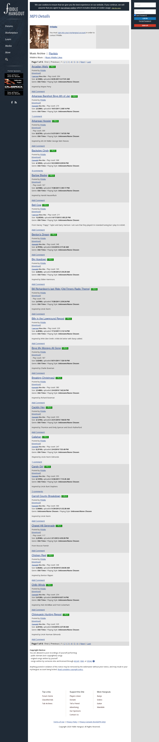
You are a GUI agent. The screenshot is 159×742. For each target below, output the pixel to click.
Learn (8, 39)
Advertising (74, 707)
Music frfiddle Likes (53, 57)
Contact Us (74, 714)
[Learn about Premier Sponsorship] (14, 76)
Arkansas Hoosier (41, 121)
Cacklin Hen (38, 407)
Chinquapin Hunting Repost (47, 614)
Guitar (99, 703)
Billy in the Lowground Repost (48, 318)
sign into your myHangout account (72, 32)
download (36, 73)
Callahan (36, 436)
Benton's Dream (40, 234)
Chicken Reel (39, 555)
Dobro (99, 700)
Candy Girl (37, 466)
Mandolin (100, 707)
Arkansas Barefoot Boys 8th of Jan (51, 96)
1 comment (37, 116)
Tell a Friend (75, 703)
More (7, 52)
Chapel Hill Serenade (43, 525)
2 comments (37, 491)
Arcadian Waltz (40, 66)
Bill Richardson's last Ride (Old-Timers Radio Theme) (61, 288)
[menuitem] (14, 26)
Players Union (75, 696)
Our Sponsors (75, 711)
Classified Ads (47, 700)
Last (89, 62)
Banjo (99, 696)
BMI (82, 661)
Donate (73, 700)
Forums (9, 26)
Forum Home (47, 696)
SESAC (89, 661)
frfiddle (53, 26)
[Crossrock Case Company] (14, 87)
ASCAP (76, 661)
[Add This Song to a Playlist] (52, 66)
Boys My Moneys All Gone (46, 348)
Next (82, 62)
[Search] (5, 59)
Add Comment (38, 91)
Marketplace (11, 32)
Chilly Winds (38, 584)
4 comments (37, 170)
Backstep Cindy (40, 150)
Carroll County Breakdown (46, 496)
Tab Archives (47, 703)
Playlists (53, 53)
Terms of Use (58, 722)
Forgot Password (145, 21)
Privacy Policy (71, 722)
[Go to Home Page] (14, 9)
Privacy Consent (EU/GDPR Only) (92, 722)
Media (8, 45)
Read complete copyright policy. (70, 669)
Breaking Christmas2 (43, 377)
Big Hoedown (39, 259)
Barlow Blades (39, 175)
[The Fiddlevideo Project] (14, 81)
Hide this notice (116, 8)
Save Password (141, 15)
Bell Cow (36, 205)
